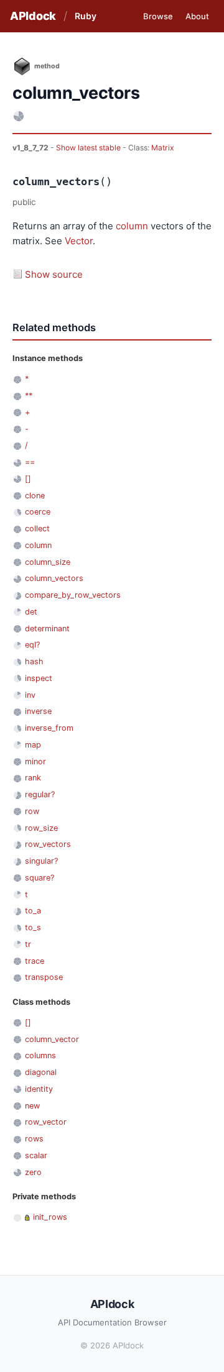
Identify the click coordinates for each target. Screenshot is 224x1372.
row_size (41, 828)
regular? (40, 794)
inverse (38, 711)
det (31, 611)
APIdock (33, 15)
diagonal (41, 1072)
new (32, 1105)
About (197, 16)
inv (30, 695)
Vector (79, 241)
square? (39, 877)
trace (34, 961)
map (33, 744)
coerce (37, 511)
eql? (32, 644)
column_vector (52, 1039)
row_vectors (48, 844)
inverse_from (49, 728)
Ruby (85, 16)
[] (28, 478)
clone (35, 495)
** (28, 395)
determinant (47, 628)
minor (35, 761)
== (30, 462)
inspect (38, 678)
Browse (158, 16)
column (132, 226)
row (32, 811)
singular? (41, 861)
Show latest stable (89, 147)
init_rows (50, 1217)
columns (40, 1055)
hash (34, 661)
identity (39, 1089)
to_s (33, 927)
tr (28, 944)
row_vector (46, 1122)
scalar (36, 1155)
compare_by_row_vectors (73, 595)
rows (34, 1138)
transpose (44, 977)
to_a (33, 910)
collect (37, 528)
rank (33, 777)
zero (33, 1172)
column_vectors (54, 578)
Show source (54, 274)
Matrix (162, 147)
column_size (47, 562)
